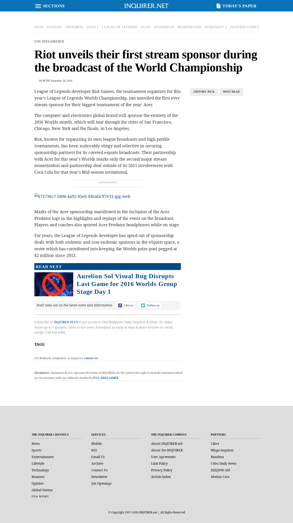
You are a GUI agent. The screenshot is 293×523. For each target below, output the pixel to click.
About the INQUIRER (167, 450)
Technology (40, 470)
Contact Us (99, 470)
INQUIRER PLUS (66, 322)
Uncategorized (49, 41)
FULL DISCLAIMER (105, 378)
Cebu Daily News (223, 463)
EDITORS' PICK (204, 91)
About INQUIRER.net (167, 443)
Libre (215, 443)
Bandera (217, 457)
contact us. (91, 358)
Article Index (161, 476)
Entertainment (43, 457)
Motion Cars (220, 476)
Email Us (98, 457)
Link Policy (159, 463)
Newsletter (99, 476)
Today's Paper (239, 6)
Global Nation (42, 490)
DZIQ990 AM (220, 470)
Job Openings (101, 483)
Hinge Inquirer (222, 450)
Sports (36, 450)
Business (38, 476)
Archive (97, 463)
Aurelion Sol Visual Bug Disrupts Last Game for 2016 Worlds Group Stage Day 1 (127, 283)
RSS (94, 450)
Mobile (96, 443)
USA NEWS (40, 496)
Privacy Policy (161, 470)
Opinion (38, 483)
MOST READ (231, 91)
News (36, 443)
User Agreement (163, 457)
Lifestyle (38, 463)
